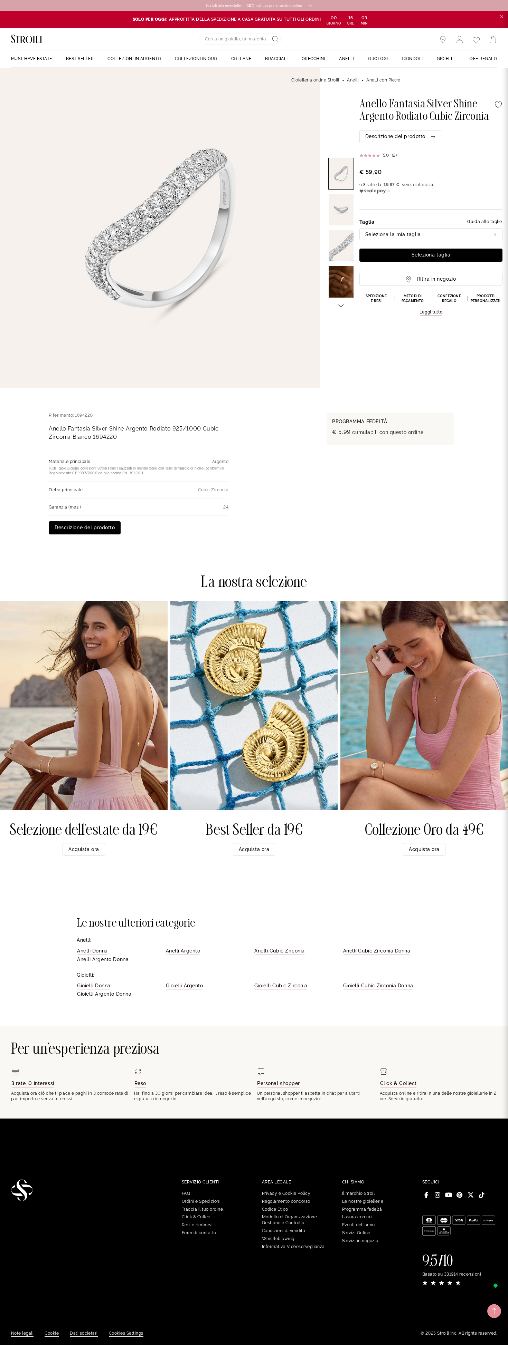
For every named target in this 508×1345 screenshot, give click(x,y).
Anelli (353, 80)
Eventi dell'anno (358, 1224)
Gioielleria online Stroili (315, 80)
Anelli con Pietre (383, 80)
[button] (430, 305)
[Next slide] (341, 305)
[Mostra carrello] (493, 39)
